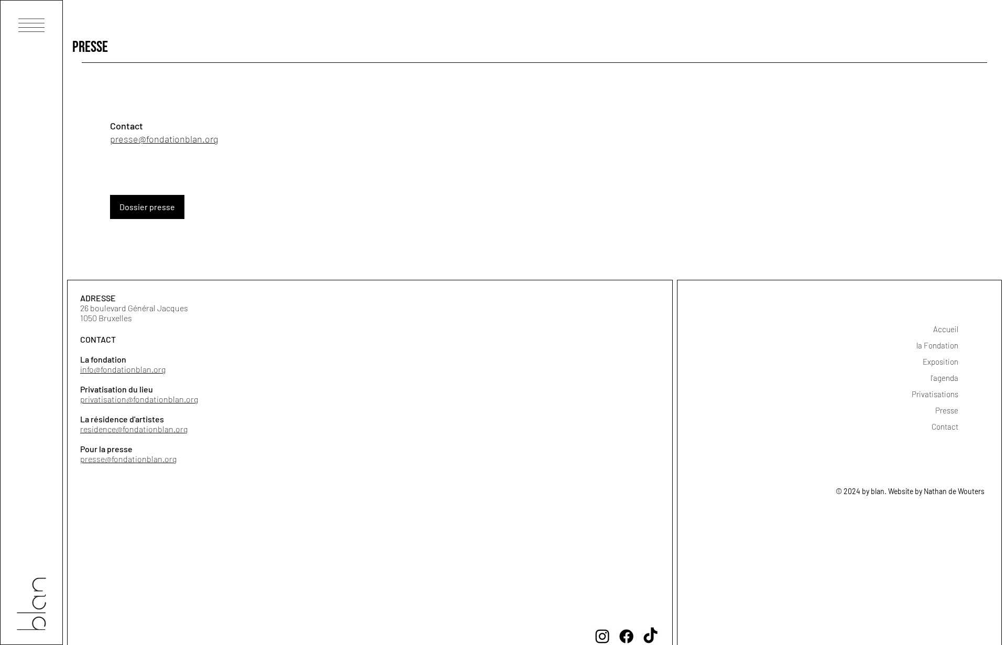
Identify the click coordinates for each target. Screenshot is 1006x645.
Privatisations (935, 394)
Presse (946, 410)
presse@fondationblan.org (128, 459)
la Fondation (937, 345)
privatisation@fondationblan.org (139, 399)
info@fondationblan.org (123, 369)
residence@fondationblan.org (134, 429)
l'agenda (944, 377)
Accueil (945, 329)
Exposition (940, 361)
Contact (945, 426)
